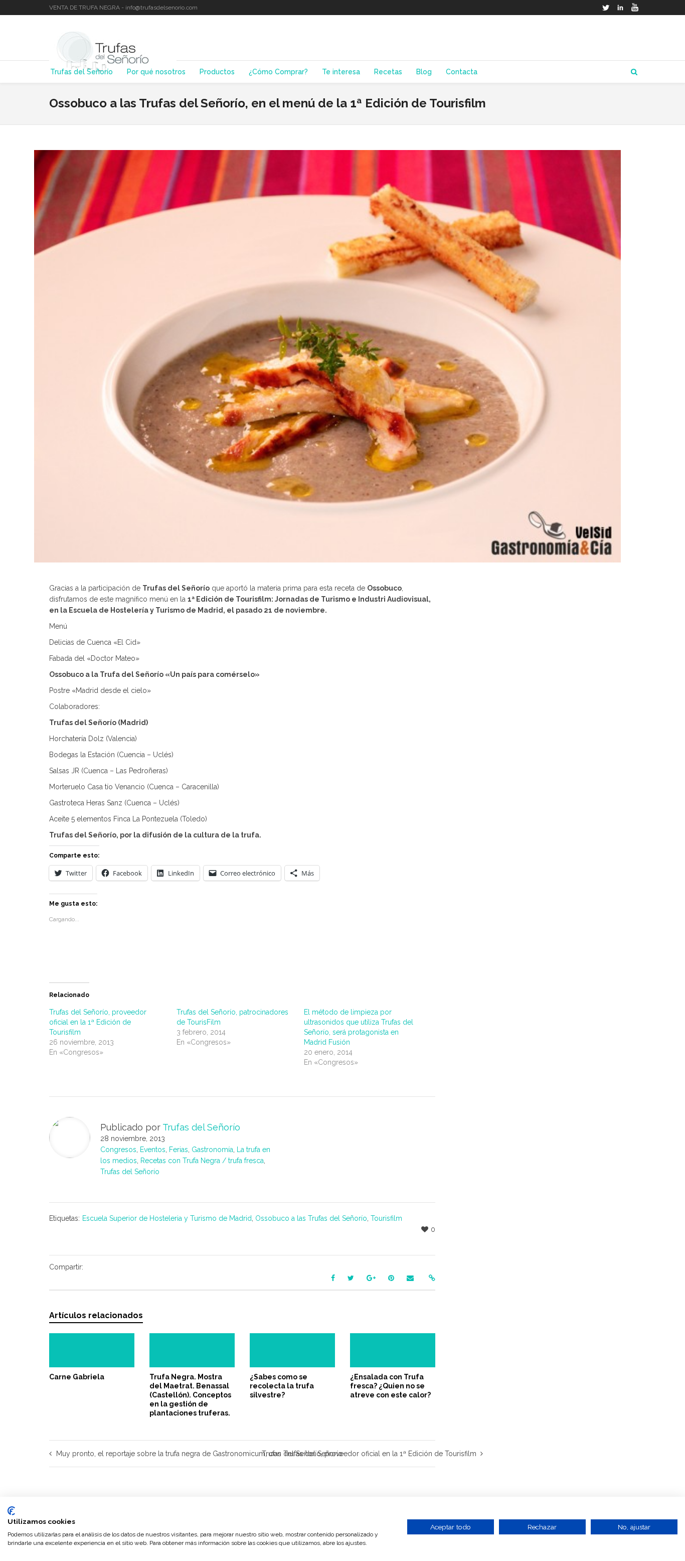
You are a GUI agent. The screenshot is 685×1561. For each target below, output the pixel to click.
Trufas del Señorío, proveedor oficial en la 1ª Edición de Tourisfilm (97, 1022)
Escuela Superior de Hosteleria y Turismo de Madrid (167, 1218)
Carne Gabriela (76, 1377)
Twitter (606, 8)
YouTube (635, 8)
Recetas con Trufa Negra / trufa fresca (202, 1161)
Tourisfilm (386, 1218)
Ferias (178, 1150)
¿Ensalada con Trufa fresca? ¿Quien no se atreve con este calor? (390, 1386)
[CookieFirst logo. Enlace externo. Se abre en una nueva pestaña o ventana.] (11, 1510)
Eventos (152, 1150)
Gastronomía (212, 1150)
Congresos (118, 1150)
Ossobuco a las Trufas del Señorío (311, 1218)
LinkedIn (620, 8)
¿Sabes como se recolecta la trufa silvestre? (282, 1386)
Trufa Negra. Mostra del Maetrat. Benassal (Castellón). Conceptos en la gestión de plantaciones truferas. (190, 1395)
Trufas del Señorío (129, 1172)
